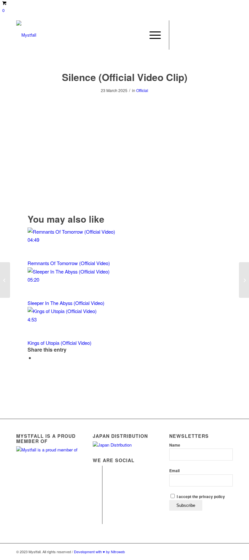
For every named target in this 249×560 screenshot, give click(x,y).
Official (142, 90)
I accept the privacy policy (200, 496)
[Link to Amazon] (228, 35)
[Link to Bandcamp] (218, 35)
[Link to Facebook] (179, 35)
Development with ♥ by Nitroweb (99, 551)
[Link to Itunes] (199, 35)
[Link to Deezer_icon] (208, 35)
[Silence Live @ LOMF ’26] (244, 280)
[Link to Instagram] (189, 35)
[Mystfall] (26, 35)
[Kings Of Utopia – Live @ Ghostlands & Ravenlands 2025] (5, 280)
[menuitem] (152, 35)
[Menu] (152, 35)
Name (174, 445)
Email (174, 470)
